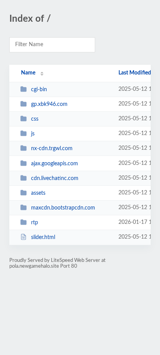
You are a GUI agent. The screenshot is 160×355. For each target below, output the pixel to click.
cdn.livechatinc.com (54, 178)
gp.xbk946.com (49, 104)
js (33, 134)
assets (38, 193)
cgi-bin (39, 89)
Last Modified (134, 73)
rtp (34, 222)
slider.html (43, 237)
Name (28, 73)
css (34, 119)
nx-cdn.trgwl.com (52, 148)
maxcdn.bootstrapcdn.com (63, 208)
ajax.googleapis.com (54, 163)
